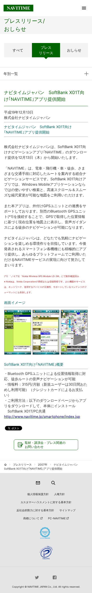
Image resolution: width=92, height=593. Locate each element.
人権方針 (59, 494)
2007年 (42, 464)
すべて (18, 50)
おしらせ (74, 50)
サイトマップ (67, 510)
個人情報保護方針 (38, 494)
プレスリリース (46, 50)
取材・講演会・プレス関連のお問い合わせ (45, 445)
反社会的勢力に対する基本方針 (35, 510)
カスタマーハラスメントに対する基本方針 (46, 502)
